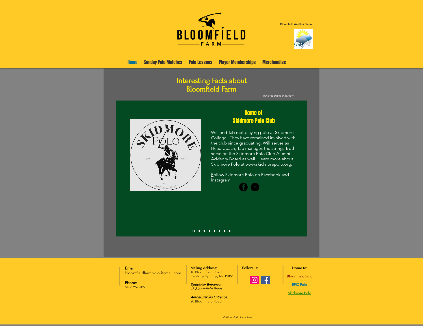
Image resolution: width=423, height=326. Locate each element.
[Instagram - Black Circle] (255, 187)
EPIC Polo (299, 284)
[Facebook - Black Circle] (243, 187)
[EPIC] (214, 231)
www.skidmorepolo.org (268, 164)
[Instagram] (254, 280)
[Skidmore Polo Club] (194, 231)
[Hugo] (219, 231)
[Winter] (229, 231)
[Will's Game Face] (209, 231)
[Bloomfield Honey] (224, 231)
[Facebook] (265, 280)
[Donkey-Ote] (204, 231)
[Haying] (199, 231)
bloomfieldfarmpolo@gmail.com (153, 273)
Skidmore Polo (299, 293)
